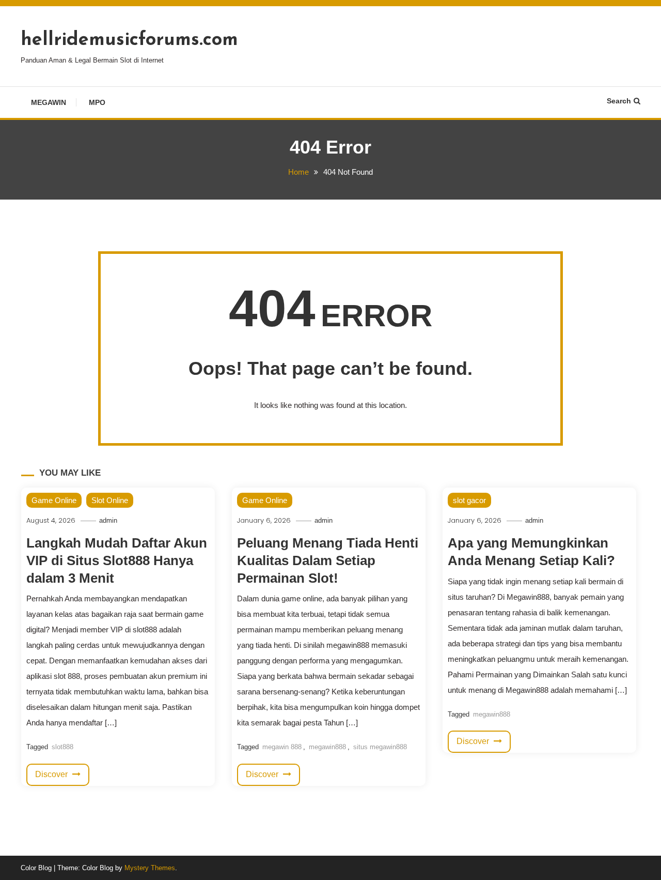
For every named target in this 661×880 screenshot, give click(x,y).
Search (619, 101)
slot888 (62, 747)
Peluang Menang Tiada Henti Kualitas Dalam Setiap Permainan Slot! (327, 560)
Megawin (48, 102)
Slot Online (109, 500)
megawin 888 (282, 747)
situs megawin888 (380, 747)
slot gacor (469, 500)
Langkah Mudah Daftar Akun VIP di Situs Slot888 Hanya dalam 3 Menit (116, 560)
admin (108, 520)
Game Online (54, 500)
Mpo (97, 102)
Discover (52, 774)
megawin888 (327, 747)
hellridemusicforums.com (129, 40)
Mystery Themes (149, 868)
